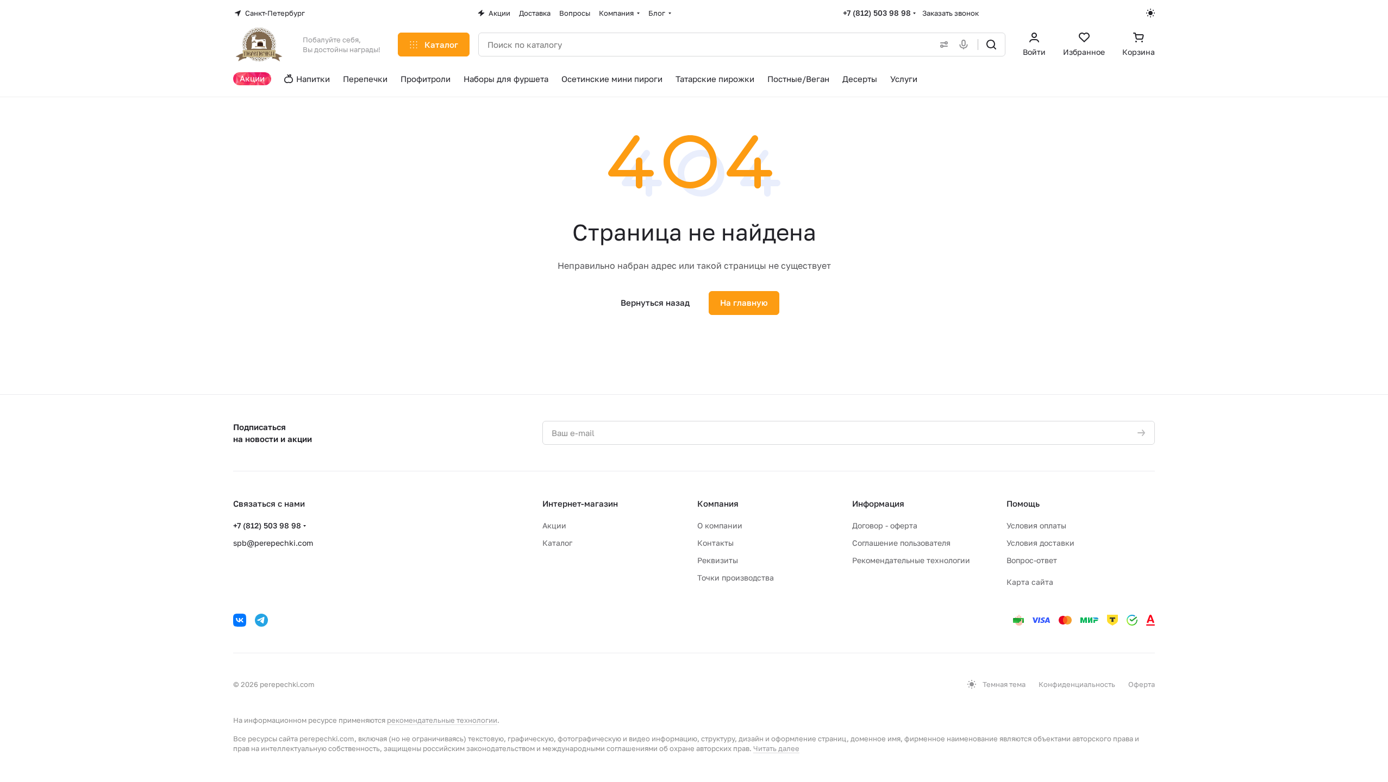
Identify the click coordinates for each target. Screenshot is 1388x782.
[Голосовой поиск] (966, 44)
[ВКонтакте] (239, 620)
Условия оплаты (1036, 525)
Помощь (1023, 503)
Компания (718, 503)
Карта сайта (1029, 581)
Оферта (1141, 684)
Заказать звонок (950, 13)
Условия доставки (1040, 542)
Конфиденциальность (1077, 684)
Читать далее (776, 748)
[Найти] (991, 44)
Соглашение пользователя (901, 542)
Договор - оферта (884, 525)
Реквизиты (717, 560)
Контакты (715, 542)
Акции (554, 525)
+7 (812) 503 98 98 (877, 12)
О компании (719, 525)
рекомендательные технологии (442, 720)
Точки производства (735, 577)
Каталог (557, 542)
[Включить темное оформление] (1150, 13)
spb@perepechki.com (273, 542)
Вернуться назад (655, 302)
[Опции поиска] (942, 44)
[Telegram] (261, 620)
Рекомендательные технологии (911, 560)
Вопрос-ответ (1031, 560)
